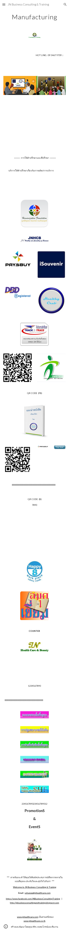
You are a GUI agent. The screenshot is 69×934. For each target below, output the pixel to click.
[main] (34, 17)
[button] (4, 4)
